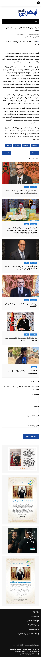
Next (7, 152)
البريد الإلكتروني (33, 416)
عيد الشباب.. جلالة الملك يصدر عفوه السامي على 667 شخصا (21, 305)
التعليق (35, 394)
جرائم (16, 145)
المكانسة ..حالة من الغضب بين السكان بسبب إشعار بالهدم (22, 372)
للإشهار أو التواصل (33, 621)
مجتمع (27, 37)
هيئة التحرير (35, 616)
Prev (33, 152)
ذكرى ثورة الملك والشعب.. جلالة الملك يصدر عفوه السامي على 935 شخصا (21, 339)
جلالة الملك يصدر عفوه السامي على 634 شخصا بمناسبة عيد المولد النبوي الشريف (21, 192)
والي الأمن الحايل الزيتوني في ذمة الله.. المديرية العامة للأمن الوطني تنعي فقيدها (21, 267)
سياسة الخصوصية (33, 629)
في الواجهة (33, 37)
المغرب (34, 145)
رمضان (7, 145)
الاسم (36, 406)
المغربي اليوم (33, 34)
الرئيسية (33, 187)
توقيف (25, 145)
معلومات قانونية (33, 625)
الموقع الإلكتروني (33, 425)
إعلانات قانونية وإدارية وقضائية (28, 634)
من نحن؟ (36, 612)
